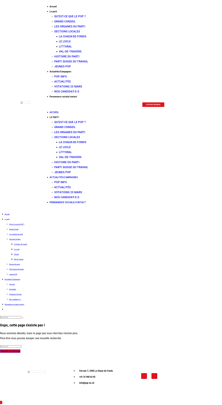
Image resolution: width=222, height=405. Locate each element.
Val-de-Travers (70, 51)
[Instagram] (154, 376)
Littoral (65, 46)
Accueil (53, 6)
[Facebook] (144, 376)
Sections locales (67, 31)
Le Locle (65, 41)
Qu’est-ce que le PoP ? (70, 16)
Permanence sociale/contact (63, 96)
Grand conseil (65, 21)
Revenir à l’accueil (10, 351)
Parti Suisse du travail (71, 61)
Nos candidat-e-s (66, 91)
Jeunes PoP (62, 66)
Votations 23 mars (68, 86)
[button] (92, 104)
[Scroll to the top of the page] (1, 402)
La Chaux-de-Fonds (72, 36)
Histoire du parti (66, 56)
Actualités (62, 81)
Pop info (60, 76)
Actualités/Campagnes (60, 71)
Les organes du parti (69, 26)
